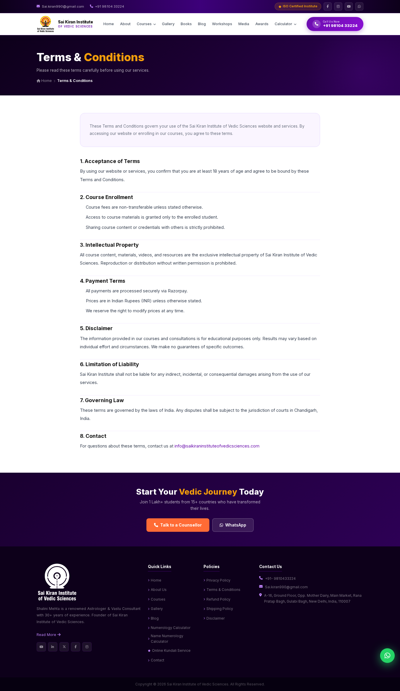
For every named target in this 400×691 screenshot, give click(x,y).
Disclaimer (215, 618)
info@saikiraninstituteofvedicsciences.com (217, 445)
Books (186, 24)
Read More (47, 634)
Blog (202, 24)
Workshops (222, 24)
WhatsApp (235, 524)
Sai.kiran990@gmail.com (63, 6)
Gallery (168, 24)
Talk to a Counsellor (181, 524)
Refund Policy (218, 599)
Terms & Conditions (223, 589)
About (125, 24)
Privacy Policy (218, 580)
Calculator (283, 24)
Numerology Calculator (170, 627)
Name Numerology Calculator (167, 639)
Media (243, 24)
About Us (159, 589)
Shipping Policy (219, 608)
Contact (157, 660)
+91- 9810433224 (280, 578)
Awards (262, 24)
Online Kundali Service (171, 650)
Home (108, 24)
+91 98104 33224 (109, 6)
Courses (144, 24)
